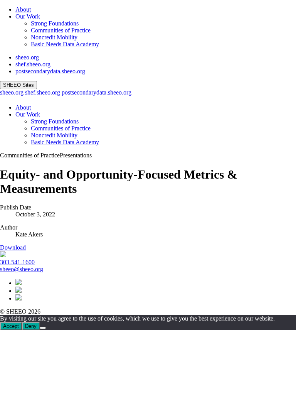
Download (13, 247)
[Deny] (43, 328)
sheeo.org (27, 57)
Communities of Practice (61, 30)
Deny (31, 326)
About (23, 9)
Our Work (27, 16)
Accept (11, 326)
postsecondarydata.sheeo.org (50, 71)
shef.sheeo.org (32, 64)
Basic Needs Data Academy (65, 44)
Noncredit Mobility (54, 37)
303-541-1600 (17, 262)
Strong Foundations (55, 23)
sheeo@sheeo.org (21, 269)
